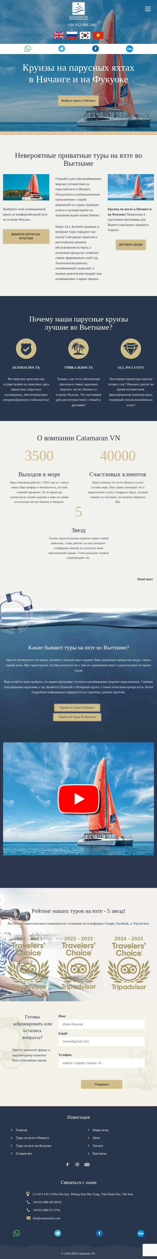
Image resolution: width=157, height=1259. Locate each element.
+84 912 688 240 (81, 25)
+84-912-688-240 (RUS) (47, 1202)
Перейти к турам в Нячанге (77, 707)
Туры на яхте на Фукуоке (33, 1145)
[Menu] (148, 8)
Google (109, 923)
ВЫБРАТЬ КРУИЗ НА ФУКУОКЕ (26, 236)
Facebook (122, 923)
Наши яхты (101, 1130)
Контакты (100, 1153)
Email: (63, 1033)
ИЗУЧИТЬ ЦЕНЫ (131, 244)
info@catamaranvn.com (46, 1218)
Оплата (98, 1145)
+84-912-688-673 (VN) (46, 1210)
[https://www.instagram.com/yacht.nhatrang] (77, 1165)
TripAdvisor (140, 923)
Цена (96, 1138)
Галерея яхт (24, 1153)
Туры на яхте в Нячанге (32, 1138)
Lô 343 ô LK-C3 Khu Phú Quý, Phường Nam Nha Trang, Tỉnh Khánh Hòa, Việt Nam (83, 1194)
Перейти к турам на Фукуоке (77, 716)
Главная (21, 1130)
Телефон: (65, 1055)
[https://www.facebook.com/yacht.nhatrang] (67, 1165)
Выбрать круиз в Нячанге (78, 100)
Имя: (62, 1016)
